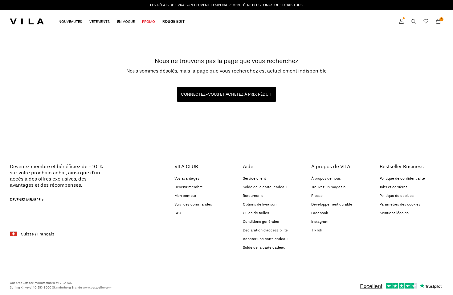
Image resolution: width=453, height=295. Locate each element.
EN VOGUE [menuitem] (126, 21)
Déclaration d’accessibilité (265, 230)
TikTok (316, 230)
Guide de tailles (256, 213)
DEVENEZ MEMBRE (25, 199)
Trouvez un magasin (328, 187)
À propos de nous (326, 178)
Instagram (320, 221)
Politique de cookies (397, 195)
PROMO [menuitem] (148, 21)
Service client (254, 178)
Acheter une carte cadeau (265, 239)
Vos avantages (186, 178)
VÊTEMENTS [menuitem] (99, 21)
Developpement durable (331, 204)
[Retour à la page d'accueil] (27, 21)
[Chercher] (413, 21)
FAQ (177, 213)
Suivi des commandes (193, 204)
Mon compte (185, 195)
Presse (317, 195)
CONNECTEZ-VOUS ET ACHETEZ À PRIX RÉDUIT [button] (226, 94)
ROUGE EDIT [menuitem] (173, 21)
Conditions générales (261, 221)
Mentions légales (394, 213)
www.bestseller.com (97, 287)
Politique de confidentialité (402, 178)
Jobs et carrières (393, 187)
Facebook (319, 213)
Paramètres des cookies (400, 204)
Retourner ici (253, 195)
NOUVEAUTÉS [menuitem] (70, 21)
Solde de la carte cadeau (264, 247)
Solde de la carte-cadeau (265, 187)
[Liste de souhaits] (426, 21)
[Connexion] (401, 21)
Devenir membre (188, 187)
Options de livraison (259, 204)
